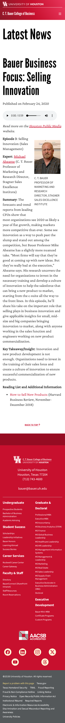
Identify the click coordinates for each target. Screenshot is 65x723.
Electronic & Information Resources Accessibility (26, 705)
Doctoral (39, 593)
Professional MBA (43, 514)
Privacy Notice (10, 696)
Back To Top (31, 424)
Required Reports (33, 700)
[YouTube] (15, 662)
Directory (7, 579)
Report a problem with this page (18, 683)
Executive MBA (41, 518)
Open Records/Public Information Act (37, 696)
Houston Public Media (45, 126)
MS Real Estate (41, 567)
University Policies (11, 716)
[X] (52, 652)
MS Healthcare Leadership (47, 541)
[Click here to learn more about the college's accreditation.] (32, 635)
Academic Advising (11, 520)
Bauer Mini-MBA (42, 611)
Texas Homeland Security (15, 687)
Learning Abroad (10, 545)
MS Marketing (41, 563)
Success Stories (9, 549)
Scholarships (8, 533)
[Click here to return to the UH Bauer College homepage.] (32, 459)
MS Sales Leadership (44, 571)
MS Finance (40, 530)
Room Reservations (12, 594)
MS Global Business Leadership (44, 536)
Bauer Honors (9, 541)
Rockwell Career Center (13, 562)
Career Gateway (10, 566)
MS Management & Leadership (43, 558)
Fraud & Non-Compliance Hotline (19, 692)
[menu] (60, 13)
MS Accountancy (42, 522)
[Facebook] (7, 652)
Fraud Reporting (46, 687)
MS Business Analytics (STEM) (48, 526)
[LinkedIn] (22, 652)
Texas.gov (41, 683)
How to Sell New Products (28, 394)
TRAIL (32, 687)
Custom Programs (43, 619)
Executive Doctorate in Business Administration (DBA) (46, 586)
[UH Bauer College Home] (19, 13)
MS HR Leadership (43, 545)
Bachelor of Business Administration (12, 515)
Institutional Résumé (12, 700)
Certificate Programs (44, 615)
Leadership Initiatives (12, 537)
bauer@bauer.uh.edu (32, 488)
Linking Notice (44, 692)
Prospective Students (12, 509)
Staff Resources (10, 590)
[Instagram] (37, 652)
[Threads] (45, 662)
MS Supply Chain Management (43, 577)
